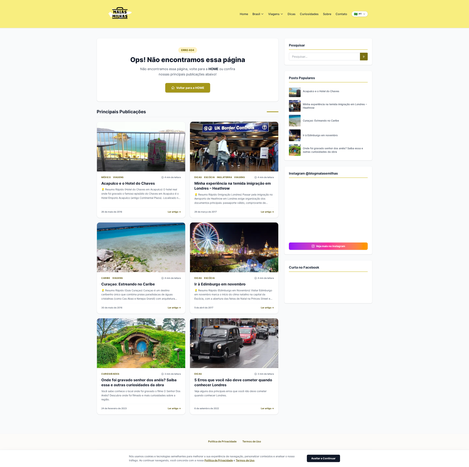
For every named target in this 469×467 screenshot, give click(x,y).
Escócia (209, 177)
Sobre (327, 14)
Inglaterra (224, 177)
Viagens (274, 14)
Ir (364, 56)
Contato (341, 14)
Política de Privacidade (222, 441)
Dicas (292, 14)
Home (244, 14)
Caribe (105, 278)
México (106, 177)
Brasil (256, 14)
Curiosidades (309, 14)
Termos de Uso (251, 441)
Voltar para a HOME (190, 88)
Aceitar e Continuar (323, 458)
